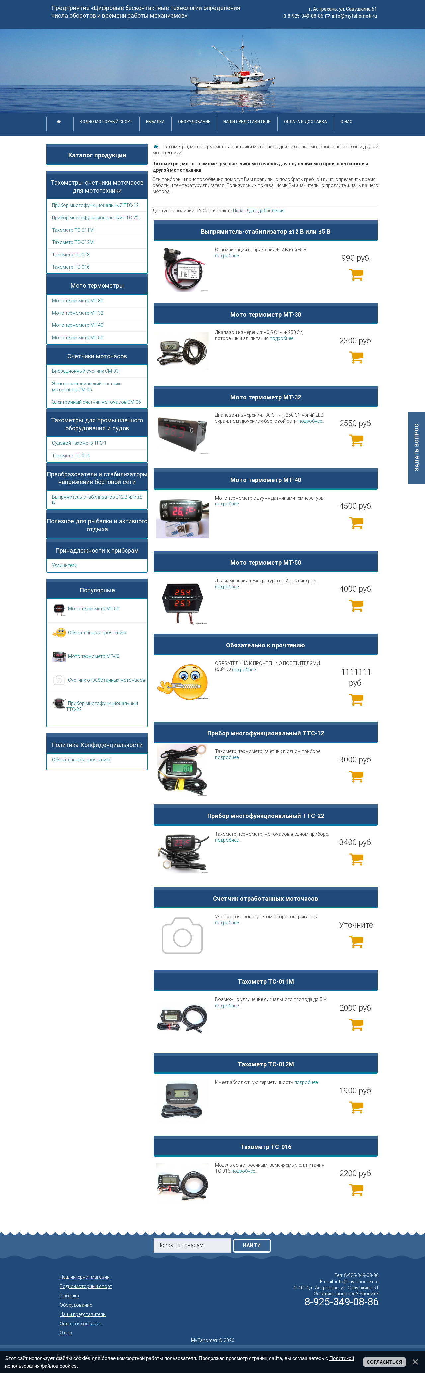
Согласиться (384, 1362)
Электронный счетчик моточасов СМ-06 (96, 402)
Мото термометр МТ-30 (77, 300)
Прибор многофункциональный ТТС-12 (95, 205)
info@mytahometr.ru (354, 16)
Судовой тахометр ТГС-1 (79, 443)
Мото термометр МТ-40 (77, 325)
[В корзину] (356, 274)
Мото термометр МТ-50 (77, 337)
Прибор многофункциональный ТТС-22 (95, 217)
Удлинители (64, 565)
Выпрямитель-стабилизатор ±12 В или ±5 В (97, 499)
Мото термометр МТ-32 (77, 313)
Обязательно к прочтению (81, 759)
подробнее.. (228, 255)
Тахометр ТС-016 (71, 267)
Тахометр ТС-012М (73, 242)
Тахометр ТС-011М (73, 230)
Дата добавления (266, 210)
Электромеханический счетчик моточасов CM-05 (86, 386)
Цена (238, 210)
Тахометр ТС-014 (71, 455)
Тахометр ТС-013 (71, 254)
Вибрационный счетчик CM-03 (85, 371)
